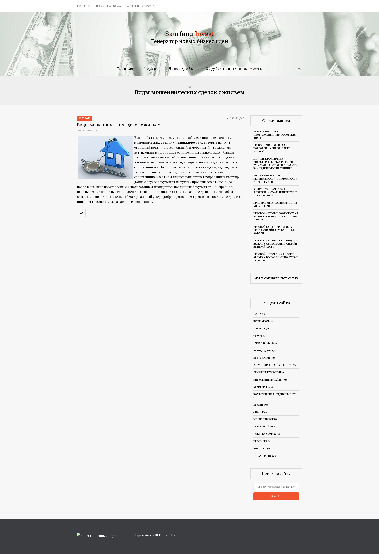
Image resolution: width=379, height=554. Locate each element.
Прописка (260, 441)
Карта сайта (143, 535)
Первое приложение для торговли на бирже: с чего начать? (272, 148)
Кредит (83, 6)
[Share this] (89, 213)
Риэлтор (259, 448)
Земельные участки (267, 372)
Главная (125, 69)
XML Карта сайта (164, 535)
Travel (257, 335)
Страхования (262, 455)
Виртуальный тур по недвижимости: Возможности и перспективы (275, 178)
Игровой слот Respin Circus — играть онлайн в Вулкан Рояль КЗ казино (274, 230)
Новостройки (182, 69)
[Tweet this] (98, 213)
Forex (257, 313)
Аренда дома (262, 350)
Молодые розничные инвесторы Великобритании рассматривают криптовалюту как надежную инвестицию (275, 163)
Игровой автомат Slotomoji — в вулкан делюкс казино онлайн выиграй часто (275, 243)
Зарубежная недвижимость (234, 69)
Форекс (151, 69)
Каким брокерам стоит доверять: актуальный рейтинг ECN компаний (275, 192)
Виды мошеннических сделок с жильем (119, 124)
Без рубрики (261, 357)
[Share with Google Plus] (107, 213)
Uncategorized (263, 343)
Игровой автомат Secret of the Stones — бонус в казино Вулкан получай (275, 257)
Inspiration (261, 321)
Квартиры (260, 386)
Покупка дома (108, 6)
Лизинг (258, 411)
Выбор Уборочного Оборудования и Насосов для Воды (274, 134)
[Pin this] (116, 213)
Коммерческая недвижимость (274, 394)
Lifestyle (259, 328)
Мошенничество (142, 6)
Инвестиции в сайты (267, 379)
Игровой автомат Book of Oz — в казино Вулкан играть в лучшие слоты (276, 216)
